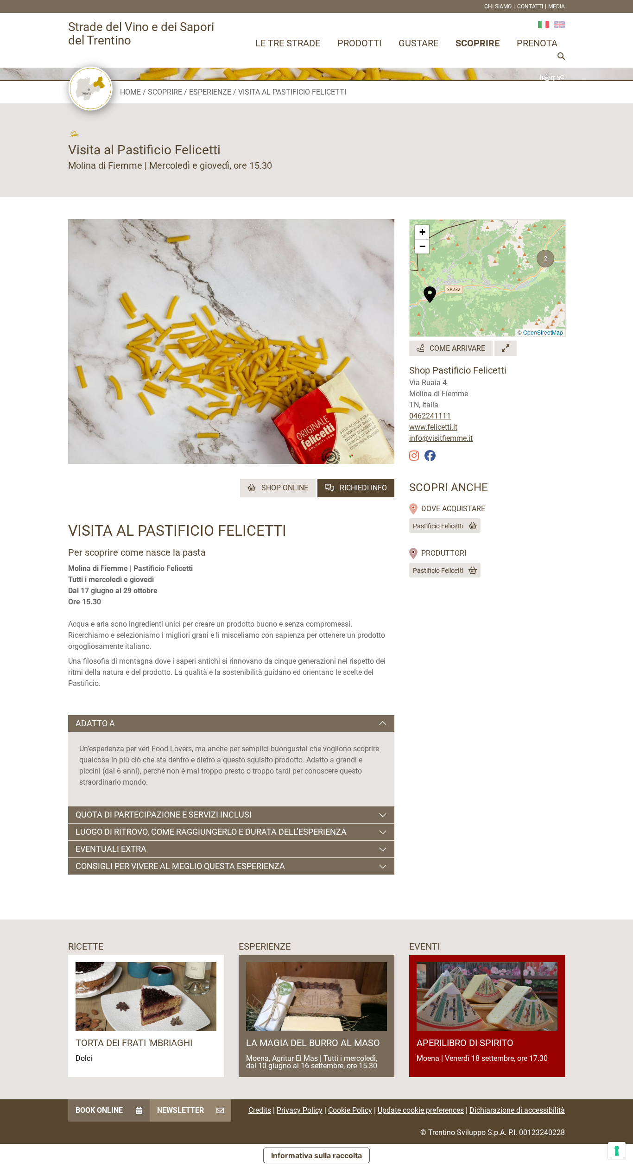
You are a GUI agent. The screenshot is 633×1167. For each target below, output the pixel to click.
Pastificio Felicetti (438, 526)
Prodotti (359, 43)
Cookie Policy (350, 1110)
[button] (430, 289)
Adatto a (95, 723)
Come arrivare (456, 348)
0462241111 (430, 416)
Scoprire (478, 43)
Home (130, 92)
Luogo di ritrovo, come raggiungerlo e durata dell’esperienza (211, 832)
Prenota (537, 43)
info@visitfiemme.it (441, 438)
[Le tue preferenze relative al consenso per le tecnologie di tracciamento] (617, 1151)
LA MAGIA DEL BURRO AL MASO (313, 1042)
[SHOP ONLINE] (471, 526)
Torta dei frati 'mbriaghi (134, 1042)
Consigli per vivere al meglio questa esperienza (180, 866)
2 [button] (545, 258)
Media (556, 6)
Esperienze (210, 92)
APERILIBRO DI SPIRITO (465, 1042)
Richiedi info (362, 487)
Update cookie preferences (421, 1110)
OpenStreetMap (543, 332)
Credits (259, 1110)
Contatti (530, 6)
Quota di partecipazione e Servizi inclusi (164, 814)
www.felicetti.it (433, 427)
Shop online (284, 487)
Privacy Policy (300, 1110)
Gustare (418, 43)
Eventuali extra (111, 849)
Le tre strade (287, 43)
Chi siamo (498, 6)
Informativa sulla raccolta (316, 1155)
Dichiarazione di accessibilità (517, 1110)
